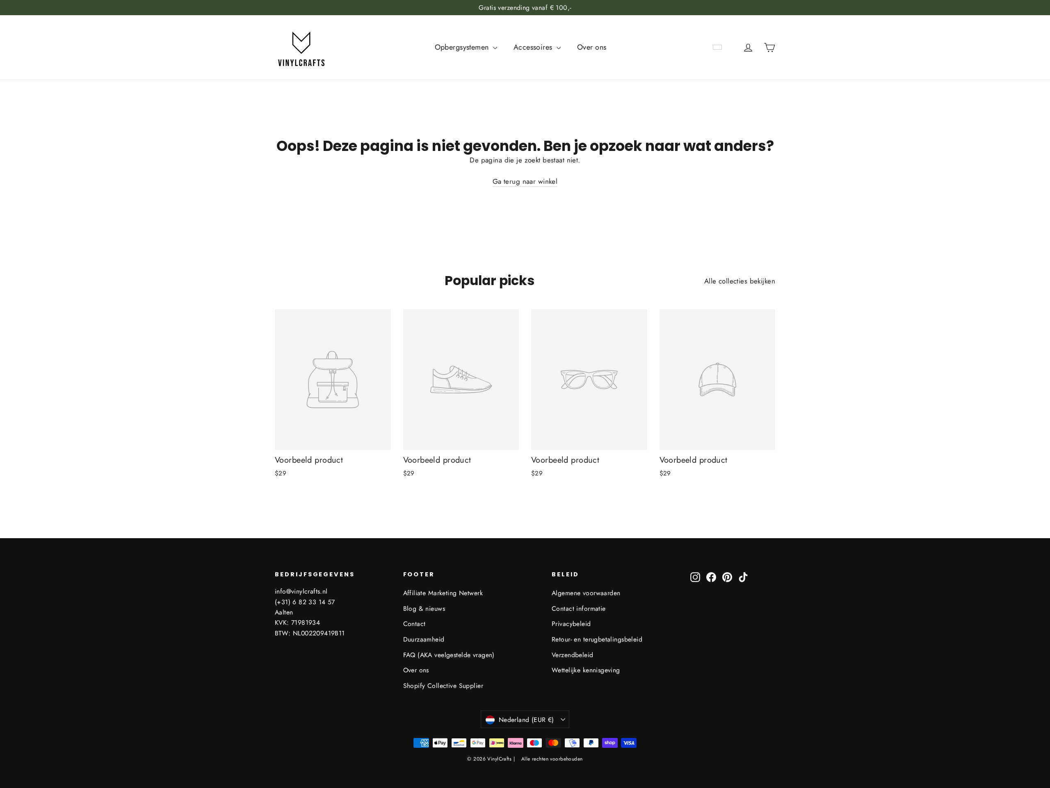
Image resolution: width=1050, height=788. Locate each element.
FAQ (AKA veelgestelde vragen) (449, 655)
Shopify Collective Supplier (443, 685)
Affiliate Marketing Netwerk (443, 593)
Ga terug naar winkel (525, 181)
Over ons (591, 47)
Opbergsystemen (463, 47)
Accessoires (534, 47)
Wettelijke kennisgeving (586, 670)
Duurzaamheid (424, 639)
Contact (414, 623)
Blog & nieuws (424, 608)
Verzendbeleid (572, 655)
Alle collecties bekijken (739, 281)
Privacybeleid (571, 623)
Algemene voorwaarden (586, 593)
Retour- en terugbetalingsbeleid (597, 639)
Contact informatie (579, 608)
